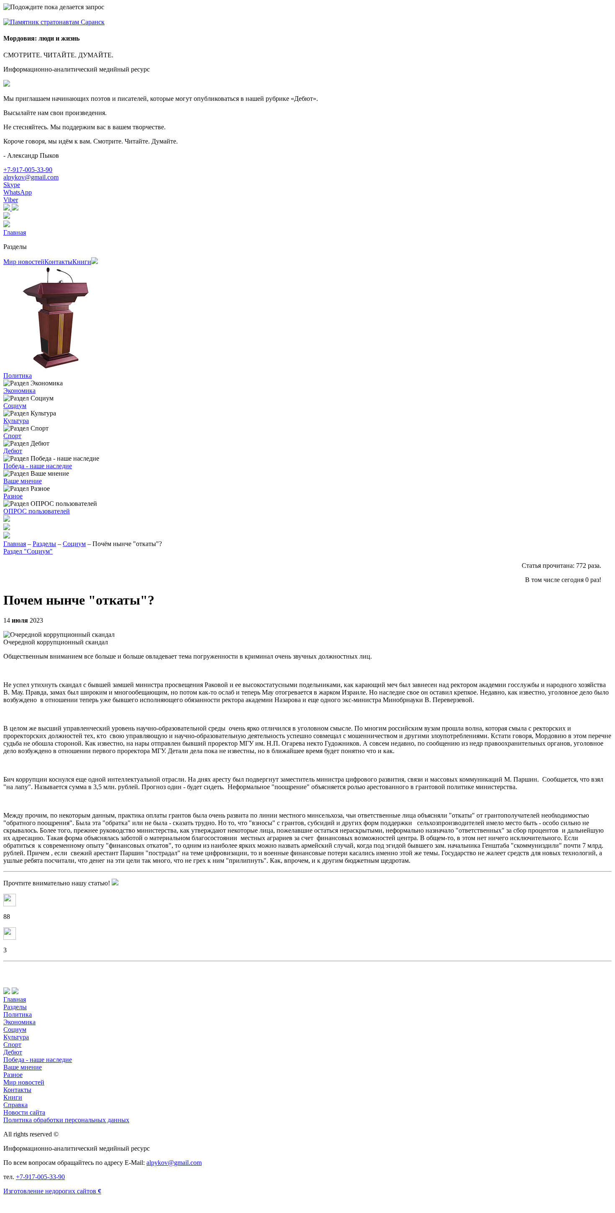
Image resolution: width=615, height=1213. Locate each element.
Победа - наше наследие (37, 465)
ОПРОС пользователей (36, 511)
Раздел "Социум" (28, 551)
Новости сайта (24, 1112)
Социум (14, 405)
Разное (13, 496)
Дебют (12, 450)
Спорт (12, 435)
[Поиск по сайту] (307, 527)
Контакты (58, 261)
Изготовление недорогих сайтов (52, 1191)
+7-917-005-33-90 (27, 169)
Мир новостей (23, 261)
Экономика (19, 390)
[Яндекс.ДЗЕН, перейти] (7, 208)
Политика (17, 375)
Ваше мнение (22, 481)
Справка (15, 1104)
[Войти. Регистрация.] (307, 225)
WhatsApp (17, 192)
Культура (16, 420)
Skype (11, 184)
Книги (81, 261)
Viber (10, 199)
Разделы (15, 246)
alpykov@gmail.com (31, 177)
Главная (14, 232)
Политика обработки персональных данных (66, 1119)
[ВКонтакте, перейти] (15, 208)
